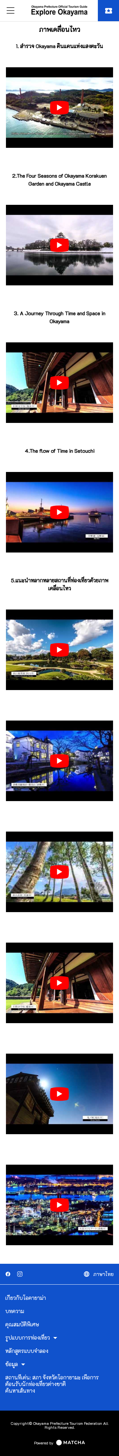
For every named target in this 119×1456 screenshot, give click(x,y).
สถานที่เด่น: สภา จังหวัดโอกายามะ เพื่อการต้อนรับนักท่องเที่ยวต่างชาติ (52, 1380)
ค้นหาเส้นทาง (20, 1390)
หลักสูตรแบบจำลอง (26, 1351)
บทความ (14, 1311)
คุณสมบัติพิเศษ (22, 1324)
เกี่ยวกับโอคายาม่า (25, 1298)
